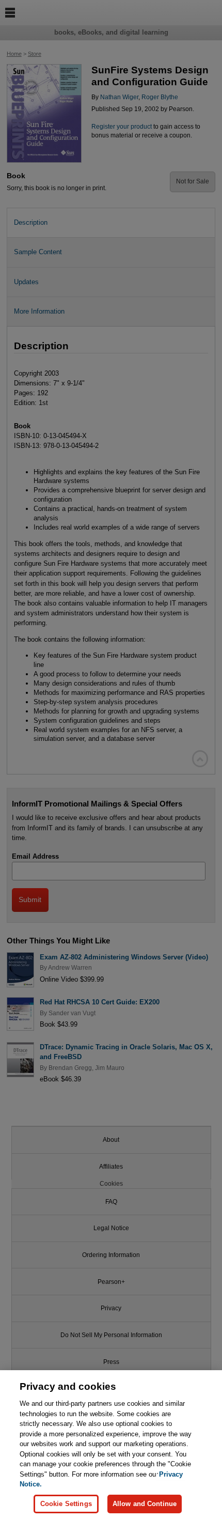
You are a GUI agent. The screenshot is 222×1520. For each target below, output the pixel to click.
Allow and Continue (145, 1504)
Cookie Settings (66, 1504)
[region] (111, 1445)
